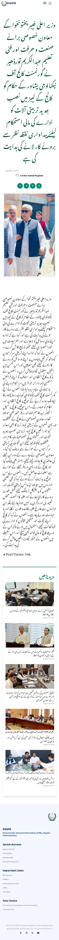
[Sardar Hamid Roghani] (18, 175)
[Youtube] (38, 933)
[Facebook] (20, 186)
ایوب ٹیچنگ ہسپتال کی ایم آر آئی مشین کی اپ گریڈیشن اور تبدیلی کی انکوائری (30, 739)
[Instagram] (26, 933)
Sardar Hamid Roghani (31, 175)
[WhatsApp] (39, 186)
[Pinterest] (32, 186)
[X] (26, 186)
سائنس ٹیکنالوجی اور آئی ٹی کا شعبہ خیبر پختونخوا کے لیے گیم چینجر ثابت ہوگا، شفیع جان (30, 780)
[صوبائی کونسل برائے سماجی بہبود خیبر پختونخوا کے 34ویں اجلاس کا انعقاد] (29, 594)
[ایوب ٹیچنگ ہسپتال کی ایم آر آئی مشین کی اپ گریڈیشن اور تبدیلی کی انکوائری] (29, 721)
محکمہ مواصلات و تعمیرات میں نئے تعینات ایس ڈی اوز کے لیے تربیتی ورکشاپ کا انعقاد (31, 653)
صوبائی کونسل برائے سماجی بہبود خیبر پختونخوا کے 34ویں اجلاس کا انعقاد (32, 612)
